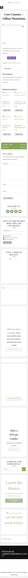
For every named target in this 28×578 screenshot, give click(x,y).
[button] (23, 26)
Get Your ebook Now (14, 500)
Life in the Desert (22, 146)
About (15, 560)
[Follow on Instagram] (7, 211)
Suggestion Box (15, 564)
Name (5, 184)
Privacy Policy (14, 574)
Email (4, 191)
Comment (6, 164)
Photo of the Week (8, 239)
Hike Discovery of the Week (11, 237)
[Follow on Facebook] (12, 211)
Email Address (6, 230)
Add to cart (11, 58)
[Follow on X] (16, 211)
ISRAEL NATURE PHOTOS (14, 63)
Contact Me (14, 569)
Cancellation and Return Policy (7, 572)
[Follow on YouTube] (20, 211)
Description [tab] (8, 69)
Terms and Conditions (21, 572)
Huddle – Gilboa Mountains (7, 146)
